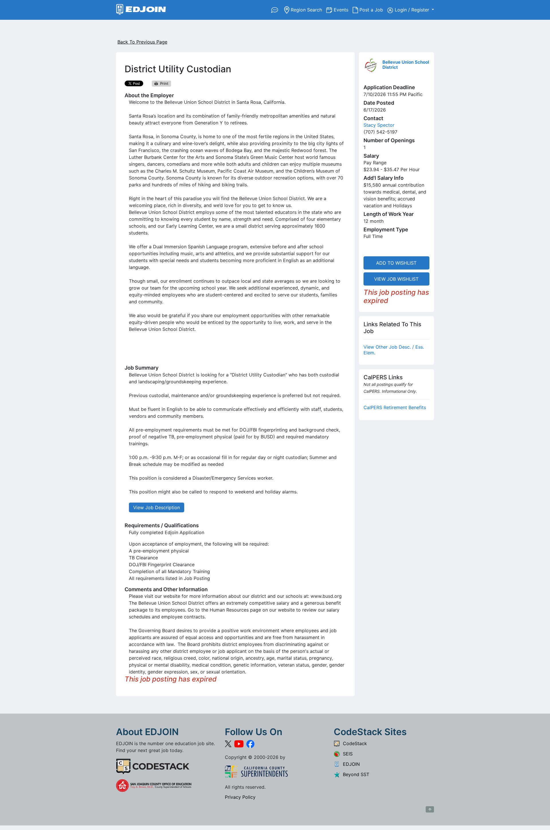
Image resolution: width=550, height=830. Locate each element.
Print (163, 83)
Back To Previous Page (142, 42)
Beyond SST (354, 774)
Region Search (307, 10)
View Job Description (156, 507)
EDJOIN (350, 764)
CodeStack (353, 743)
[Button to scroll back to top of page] (430, 809)
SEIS (346, 754)
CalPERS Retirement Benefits (395, 407)
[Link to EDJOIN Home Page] (141, 9)
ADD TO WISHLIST (396, 263)
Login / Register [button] (413, 10)
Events (343, 10)
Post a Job (372, 10)
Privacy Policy (240, 797)
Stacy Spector (379, 125)
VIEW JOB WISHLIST (396, 279)
